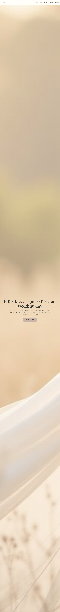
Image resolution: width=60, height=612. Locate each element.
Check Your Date (30, 319)
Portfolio (51, 2)
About (40, 2)
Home (36, 2)
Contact (57, 2)
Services (45, 2)
